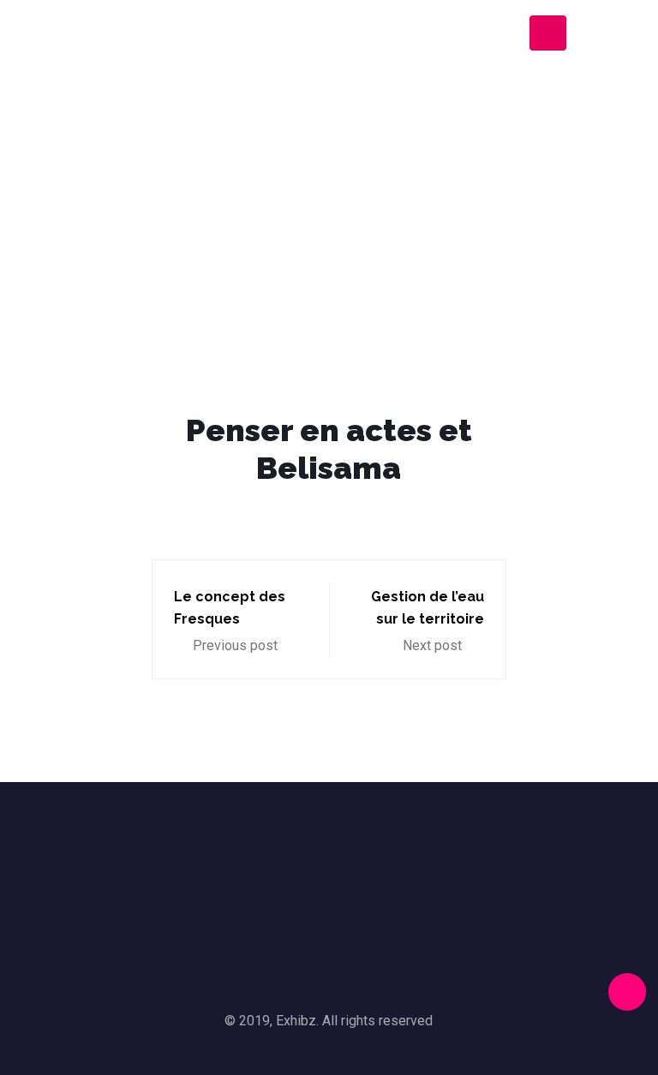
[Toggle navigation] (547, 33)
